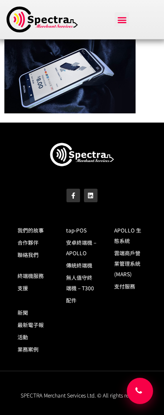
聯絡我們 (27, 254)
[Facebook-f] (73, 195)
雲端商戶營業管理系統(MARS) (127, 263)
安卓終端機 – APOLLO (81, 248)
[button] (122, 19)
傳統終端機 (79, 265)
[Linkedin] (91, 195)
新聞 (22, 312)
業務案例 (27, 349)
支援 (22, 288)
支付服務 (124, 286)
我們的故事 (30, 230)
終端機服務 (30, 275)
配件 (71, 300)
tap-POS (76, 230)
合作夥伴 (27, 242)
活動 (22, 337)
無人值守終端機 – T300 (80, 283)
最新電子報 (30, 324)
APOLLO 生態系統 (127, 235)
